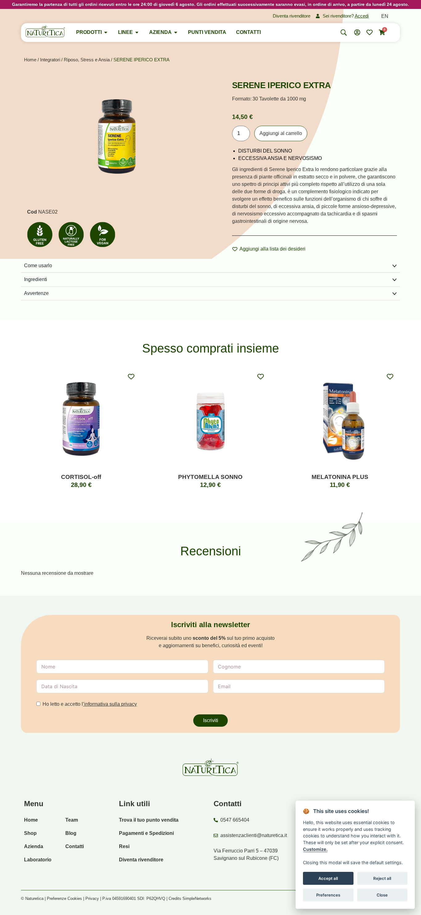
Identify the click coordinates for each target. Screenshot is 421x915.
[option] (384, 16)
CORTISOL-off (81, 477)
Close (382, 894)
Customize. (315, 849)
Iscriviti (210, 720)
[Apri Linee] (136, 32)
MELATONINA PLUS (340, 477)
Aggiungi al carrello (281, 133)
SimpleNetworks (196, 898)
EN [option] (384, 16)
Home (30, 59)
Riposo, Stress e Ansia (87, 59)
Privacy (92, 898)
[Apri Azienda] (175, 32)
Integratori (50, 59)
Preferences (328, 894)
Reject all (382, 878)
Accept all (328, 878)
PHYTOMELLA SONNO (210, 477)
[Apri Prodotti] (105, 32)
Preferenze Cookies (64, 898)
